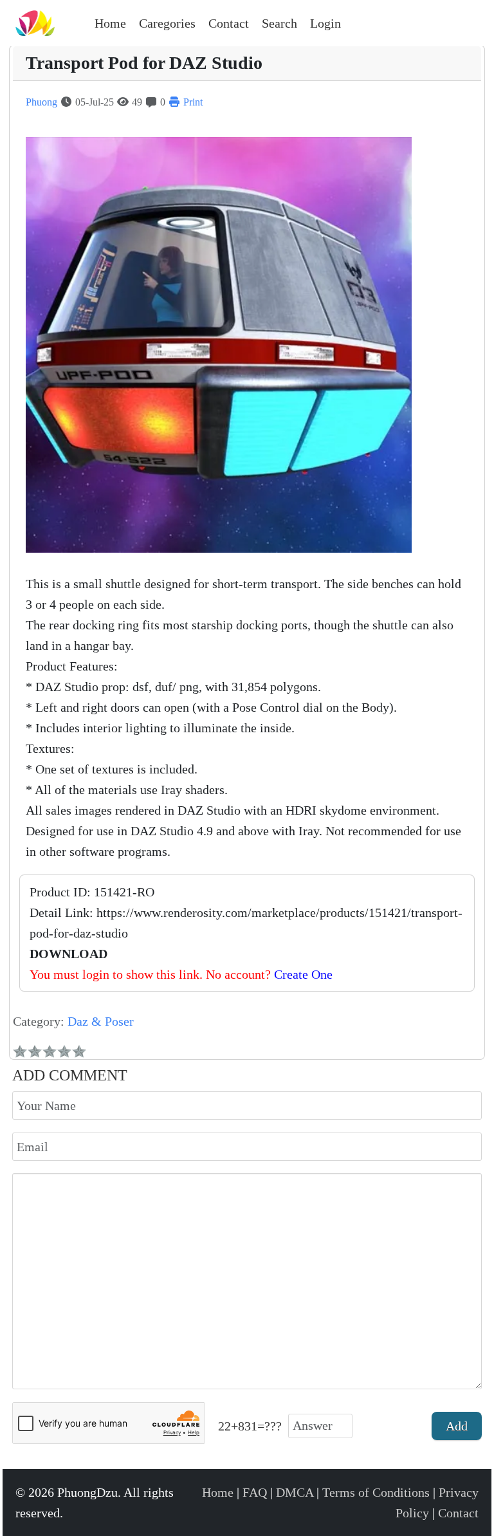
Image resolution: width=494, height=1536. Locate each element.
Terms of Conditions (376, 1492)
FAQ (254, 1492)
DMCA (294, 1492)
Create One (303, 974)
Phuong (41, 102)
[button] (167, 23)
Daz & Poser (101, 1021)
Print (192, 102)
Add (457, 1426)
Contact (458, 1513)
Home (217, 1492)
